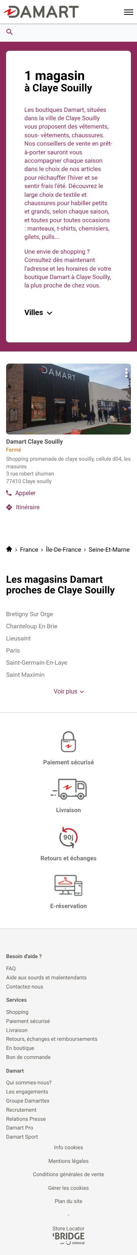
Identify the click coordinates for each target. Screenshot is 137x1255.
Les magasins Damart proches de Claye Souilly (60, 585)
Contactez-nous (24, 987)
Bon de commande (28, 1057)
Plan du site (69, 1202)
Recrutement (21, 1110)
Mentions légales (68, 1161)
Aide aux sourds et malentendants (46, 978)
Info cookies (68, 1148)
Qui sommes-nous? (29, 1083)
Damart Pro (19, 1128)
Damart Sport (22, 1137)
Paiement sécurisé (28, 1021)
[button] (128, 11)
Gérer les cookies (68, 1188)
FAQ (11, 969)
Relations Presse (26, 1119)
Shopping (17, 1012)
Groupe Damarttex (27, 1101)
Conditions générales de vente (68, 1175)
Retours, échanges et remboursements (51, 1039)
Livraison (16, 1030)
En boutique (20, 1048)
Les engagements (27, 1092)
